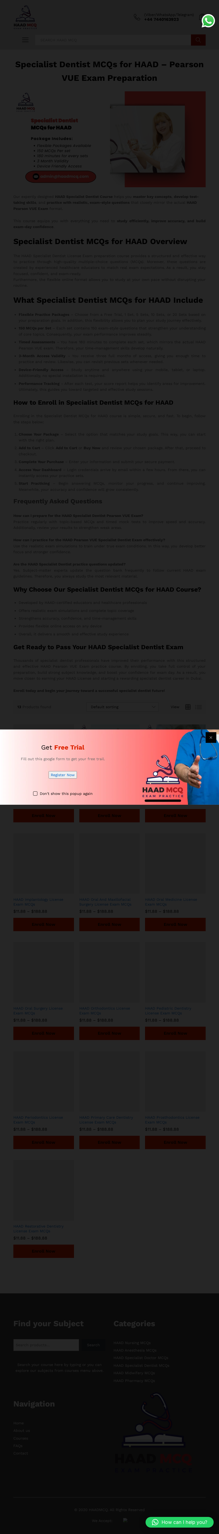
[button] (180, 1522)
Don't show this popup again (66, 793)
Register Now (63, 775)
